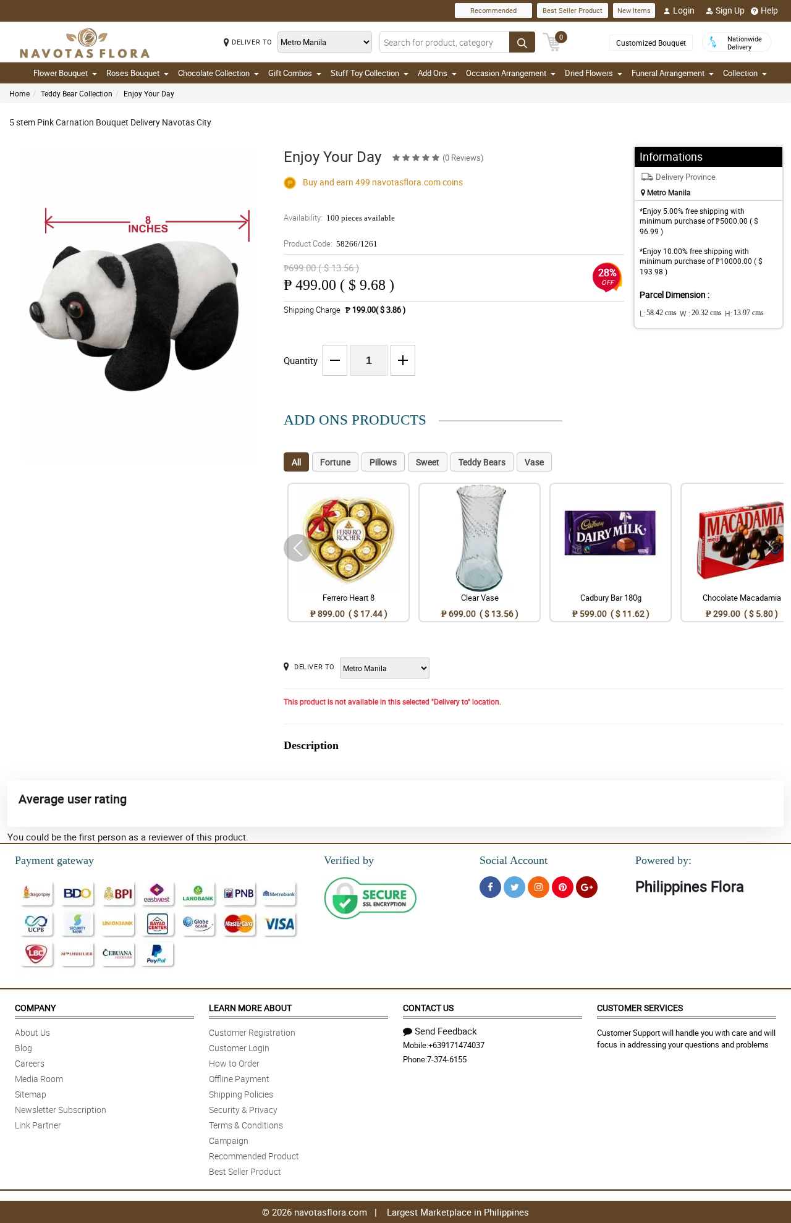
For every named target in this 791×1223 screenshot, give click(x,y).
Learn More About (250, 1008)
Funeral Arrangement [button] (668, 72)
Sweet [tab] (427, 462)
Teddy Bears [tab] (482, 462)
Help (769, 10)
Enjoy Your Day (149, 93)
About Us (32, 1032)
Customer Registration (252, 1032)
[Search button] (522, 42)
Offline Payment (239, 1079)
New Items (634, 10)
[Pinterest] (562, 887)
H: (744, 313)
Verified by (349, 860)
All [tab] (296, 462)
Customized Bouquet (651, 43)
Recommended (493, 10)
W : (701, 313)
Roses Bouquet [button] (132, 72)
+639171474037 (456, 1045)
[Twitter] (514, 887)
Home (19, 93)
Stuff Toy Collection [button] (365, 72)
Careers (29, 1063)
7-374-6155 (447, 1059)
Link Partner (38, 1125)
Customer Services (640, 1008)
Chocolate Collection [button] (214, 72)
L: (658, 313)
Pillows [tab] (383, 462)
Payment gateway (54, 860)
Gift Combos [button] (290, 72)
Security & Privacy (243, 1109)
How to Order (234, 1063)
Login (684, 10)
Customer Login (239, 1048)
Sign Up (730, 10)
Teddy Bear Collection (76, 93)
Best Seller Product (573, 10)
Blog (23, 1048)
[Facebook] (490, 887)
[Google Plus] (587, 887)
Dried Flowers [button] (589, 72)
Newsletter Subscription (60, 1109)
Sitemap (30, 1094)
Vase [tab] (534, 462)
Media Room (39, 1079)
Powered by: (663, 860)
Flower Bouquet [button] (60, 72)
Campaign (228, 1140)
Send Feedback (446, 1031)
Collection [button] (740, 72)
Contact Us (428, 1008)
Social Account (514, 860)
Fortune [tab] (335, 462)
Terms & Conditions (246, 1125)
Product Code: (331, 243)
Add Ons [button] (432, 72)
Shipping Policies (241, 1094)
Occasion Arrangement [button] (506, 72)
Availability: (339, 217)
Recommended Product (254, 1156)
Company (35, 1008)
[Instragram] (538, 887)
